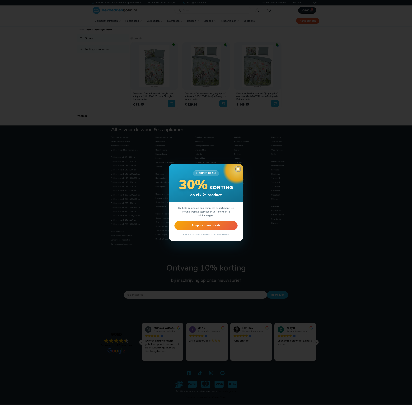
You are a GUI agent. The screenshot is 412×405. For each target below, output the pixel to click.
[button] (238, 169)
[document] (206, 202)
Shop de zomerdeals (206, 225)
